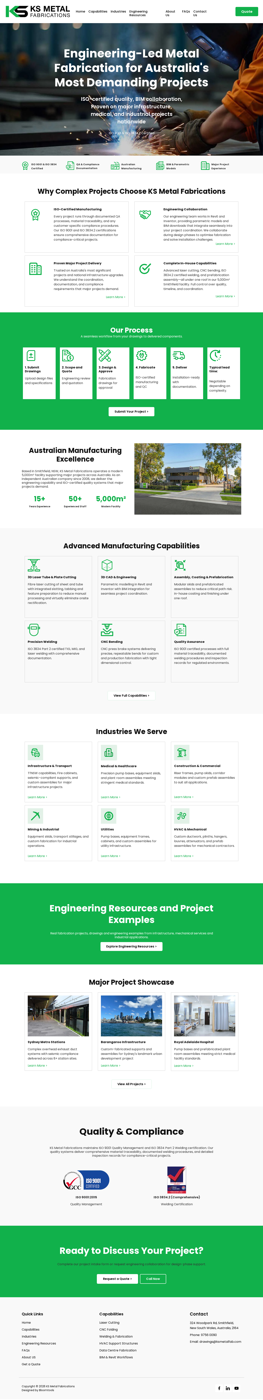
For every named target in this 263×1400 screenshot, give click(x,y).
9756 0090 (203, 1335)
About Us (170, 12)
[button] (131, 411)
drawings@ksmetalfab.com (215, 1341)
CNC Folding (108, 1329)
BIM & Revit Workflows (116, 1357)
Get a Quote (31, 1364)
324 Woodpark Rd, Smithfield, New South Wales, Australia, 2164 (214, 1325)
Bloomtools (46, 1390)
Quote (246, 11)
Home (80, 11)
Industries (118, 11)
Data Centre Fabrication (118, 1350)
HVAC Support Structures (118, 1343)
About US (29, 1357)
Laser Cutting (109, 1322)
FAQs (186, 11)
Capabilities (97, 11)
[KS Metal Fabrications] (38, 11)
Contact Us (200, 12)
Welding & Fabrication (116, 1336)
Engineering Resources (138, 12)
